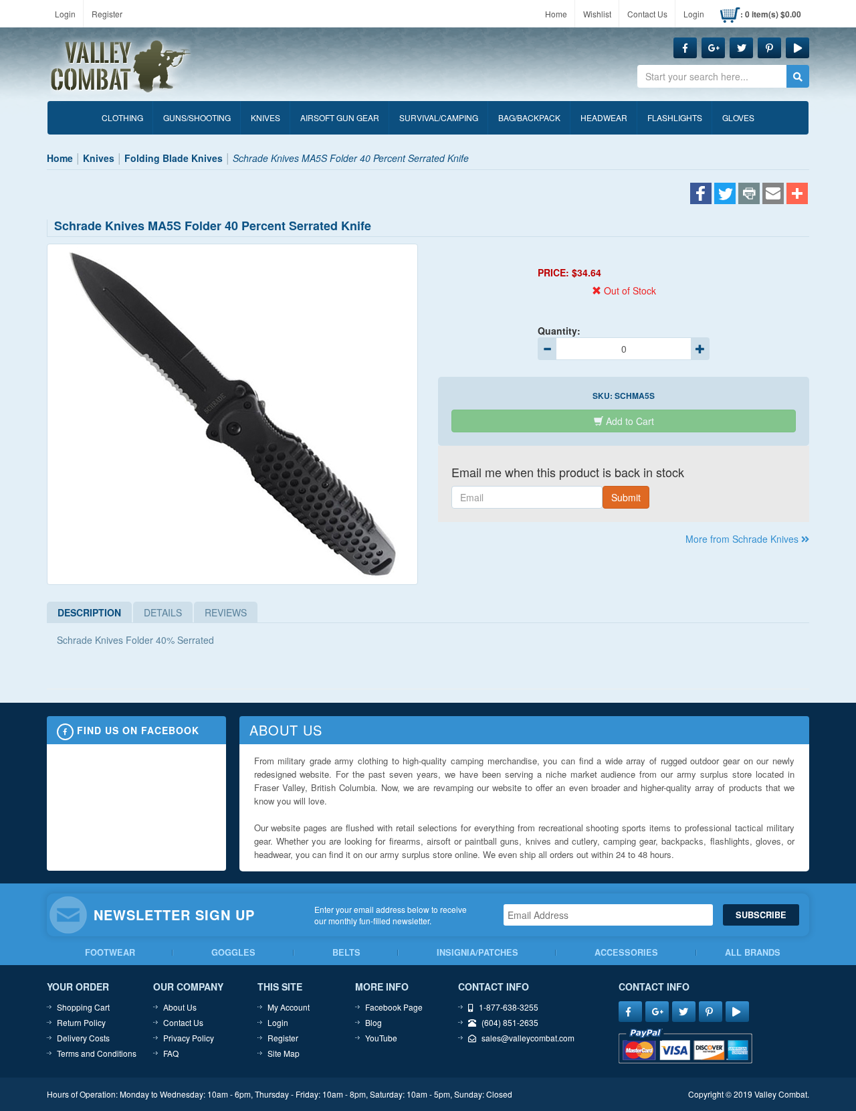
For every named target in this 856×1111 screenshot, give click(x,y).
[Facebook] (701, 195)
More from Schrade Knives (743, 538)
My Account (289, 1007)
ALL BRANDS (752, 952)
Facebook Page (394, 1007)
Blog (373, 1022)
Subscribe (761, 915)
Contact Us (647, 13)
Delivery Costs (83, 1037)
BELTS (346, 952)
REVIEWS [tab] (226, 612)
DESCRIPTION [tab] (89, 612)
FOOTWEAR (110, 952)
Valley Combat (121, 67)
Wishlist (597, 13)
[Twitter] (725, 195)
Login (65, 13)
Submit (626, 497)
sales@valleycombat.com (527, 1037)
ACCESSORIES (626, 952)
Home (556, 13)
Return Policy (81, 1022)
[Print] (749, 195)
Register (107, 13)
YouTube (381, 1037)
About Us (180, 1007)
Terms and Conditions (96, 1053)
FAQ (171, 1053)
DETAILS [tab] (163, 612)
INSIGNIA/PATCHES (477, 952)
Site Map (284, 1053)
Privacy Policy (188, 1037)
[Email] (773, 195)
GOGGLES (233, 952)
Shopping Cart (83, 1007)
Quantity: (559, 330)
